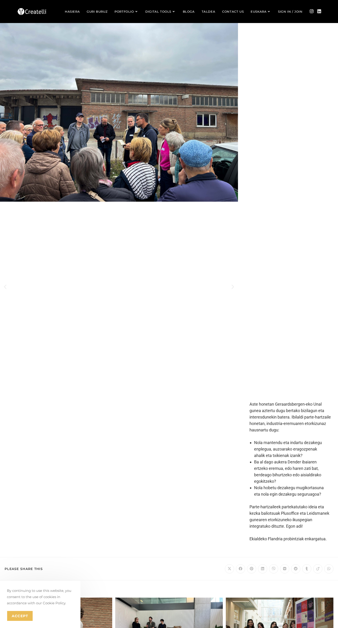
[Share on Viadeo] (317, 568)
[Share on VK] (284, 568)
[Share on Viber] (273, 568)
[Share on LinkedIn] (262, 568)
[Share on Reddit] (295, 568)
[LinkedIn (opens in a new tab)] (319, 11)
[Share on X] (229, 568)
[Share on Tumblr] (306, 568)
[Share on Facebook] (240, 568)
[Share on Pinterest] (251, 568)
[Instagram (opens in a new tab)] (311, 11)
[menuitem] (261, 11)
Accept (20, 616)
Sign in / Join (290, 11)
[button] (5, 287)
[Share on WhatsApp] (328, 568)
